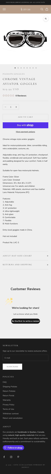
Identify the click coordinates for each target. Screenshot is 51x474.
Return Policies (9, 391)
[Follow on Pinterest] (18, 457)
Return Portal (8, 395)
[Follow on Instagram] (11, 457)
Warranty (7, 400)
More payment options (25, 131)
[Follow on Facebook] (4, 457)
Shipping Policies (10, 386)
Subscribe (12, 367)
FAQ (5, 382)
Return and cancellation (13, 418)
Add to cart (25, 117)
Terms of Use (8, 409)
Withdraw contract (11, 413)
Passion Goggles (14, 74)
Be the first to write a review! (25, 321)
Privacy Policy (8, 404)
